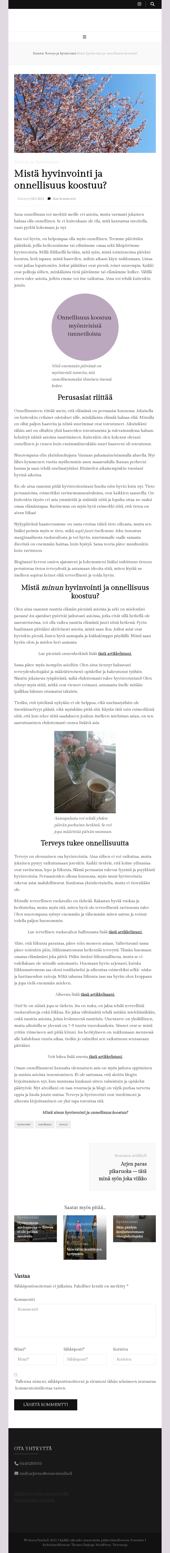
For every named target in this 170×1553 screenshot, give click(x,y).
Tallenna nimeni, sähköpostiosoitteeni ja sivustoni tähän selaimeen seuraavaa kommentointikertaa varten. (85, 1385)
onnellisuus (44, 1124)
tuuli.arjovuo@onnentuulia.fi (46, 1473)
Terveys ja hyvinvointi (36, 162)
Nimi (20, 1349)
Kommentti (24, 1299)
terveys (63, 1124)
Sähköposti (74, 1349)
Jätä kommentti (64, 199)
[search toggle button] (153, 4)
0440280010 (31, 1463)
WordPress (103, 1545)
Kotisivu (120, 1349)
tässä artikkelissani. (98, 994)
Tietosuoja (120, 1545)
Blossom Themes (70, 1545)
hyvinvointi (23, 1124)
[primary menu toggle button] (85, 37)
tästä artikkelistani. (115, 653)
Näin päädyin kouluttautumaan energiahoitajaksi (130, 1232)
